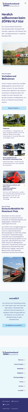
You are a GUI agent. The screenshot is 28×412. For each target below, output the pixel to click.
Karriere (21, 386)
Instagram (7, 401)
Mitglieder (20, 373)
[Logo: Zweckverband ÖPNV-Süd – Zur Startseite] (11, 5)
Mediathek (20, 368)
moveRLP (20, 390)
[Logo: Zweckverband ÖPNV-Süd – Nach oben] (10, 353)
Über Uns (20, 360)
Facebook (16, 401)
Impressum (14, 408)
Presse (21, 381)
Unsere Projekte (18, 364)
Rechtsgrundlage (18, 377)
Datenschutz (6, 408)
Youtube (7, 404)
